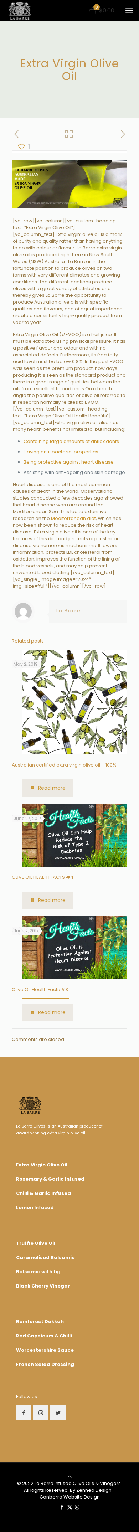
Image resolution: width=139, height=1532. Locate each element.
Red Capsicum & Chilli (44, 1335)
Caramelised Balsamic (45, 1257)
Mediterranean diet (73, 518)
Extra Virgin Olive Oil (41, 1164)
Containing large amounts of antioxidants (71, 441)
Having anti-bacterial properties (61, 451)
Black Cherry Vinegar (43, 1286)
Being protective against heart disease (69, 462)
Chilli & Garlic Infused (43, 1193)
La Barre (68, 610)
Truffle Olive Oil (35, 1243)
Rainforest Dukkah (40, 1321)
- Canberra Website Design (77, 1493)
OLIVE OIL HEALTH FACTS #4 (42, 877)
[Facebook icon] (62, 1507)
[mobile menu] (129, 11)
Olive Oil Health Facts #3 (40, 989)
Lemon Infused (35, 1207)
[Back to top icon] (69, 1476)
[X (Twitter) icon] (69, 1507)
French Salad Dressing (45, 1364)
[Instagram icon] (77, 1507)
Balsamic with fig (38, 1271)
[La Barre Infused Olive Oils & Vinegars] (19, 11)
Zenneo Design (94, 1490)
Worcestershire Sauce (45, 1350)
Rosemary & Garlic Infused (50, 1179)
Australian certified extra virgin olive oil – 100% (64, 765)
